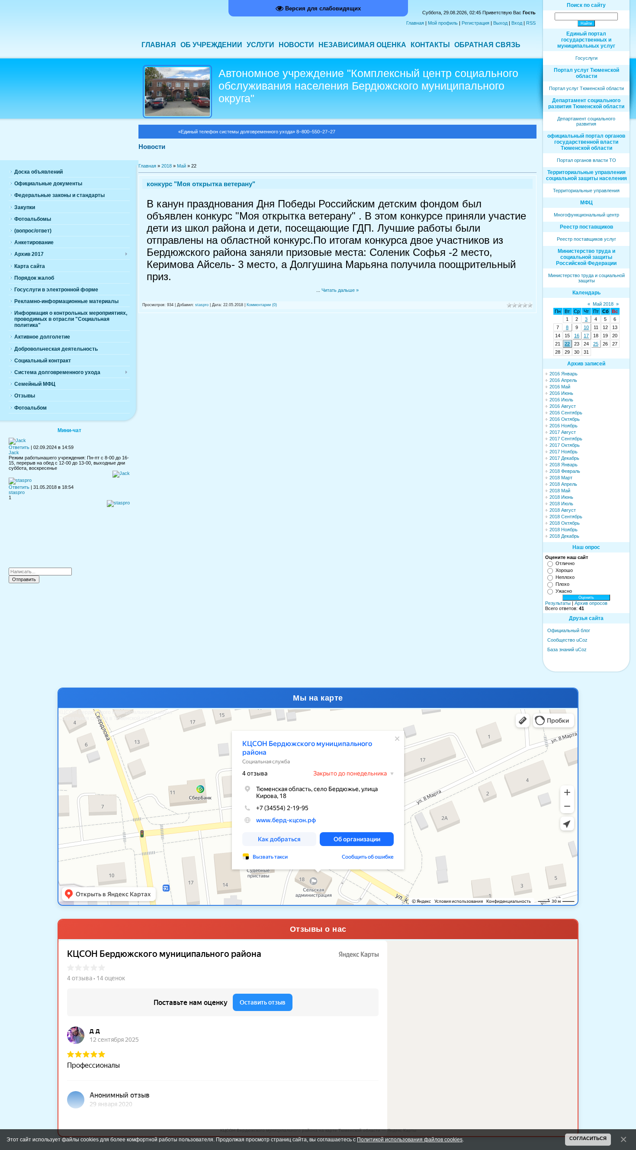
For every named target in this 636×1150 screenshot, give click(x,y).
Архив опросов (591, 603)
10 (586, 327)
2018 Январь (563, 464)
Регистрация (475, 23)
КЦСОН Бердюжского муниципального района (115, 712)
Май (181, 165)
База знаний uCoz (567, 649)
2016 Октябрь (564, 419)
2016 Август (562, 406)
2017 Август (562, 432)
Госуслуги (586, 58)
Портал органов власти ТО (586, 160)
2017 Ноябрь (563, 451)
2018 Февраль (564, 471)
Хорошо (564, 570)
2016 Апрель (563, 380)
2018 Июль (561, 503)
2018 (166, 165)
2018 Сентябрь (565, 516)
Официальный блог (568, 630)
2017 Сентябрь (565, 438)
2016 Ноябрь (563, 425)
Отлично (565, 563)
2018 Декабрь (564, 536)
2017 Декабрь (564, 458)
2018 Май (559, 490)
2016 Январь (563, 373)
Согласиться (588, 1138)
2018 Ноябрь (563, 529)
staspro (202, 305)
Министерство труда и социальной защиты (586, 278)
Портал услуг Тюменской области (586, 88)
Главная (415, 23)
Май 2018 (603, 304)
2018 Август (562, 510)
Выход (500, 23)
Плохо (562, 584)
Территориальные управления (586, 190)
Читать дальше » (340, 290)
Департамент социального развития (586, 121)
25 (595, 343)
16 (576, 335)
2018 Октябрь (564, 523)
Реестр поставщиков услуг (586, 239)
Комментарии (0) (262, 305)
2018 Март (560, 477)
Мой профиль (443, 23)
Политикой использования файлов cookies (410, 1139)
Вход (516, 23)
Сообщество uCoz (567, 640)
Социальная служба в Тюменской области (109, 718)
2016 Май (559, 386)
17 (586, 335)
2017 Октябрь (564, 445)
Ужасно (564, 591)
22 (567, 343)
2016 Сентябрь (565, 412)
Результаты (558, 603)
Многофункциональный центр (586, 214)
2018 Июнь (561, 497)
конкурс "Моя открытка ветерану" (201, 183)
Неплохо (565, 577)
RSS (531, 23)
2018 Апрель (563, 484)
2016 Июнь (561, 393)
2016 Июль (561, 399)
